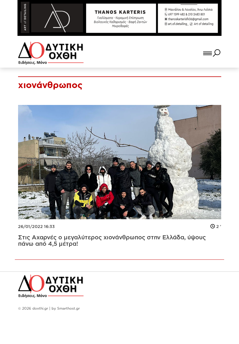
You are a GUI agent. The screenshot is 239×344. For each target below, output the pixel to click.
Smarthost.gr (68, 308)
